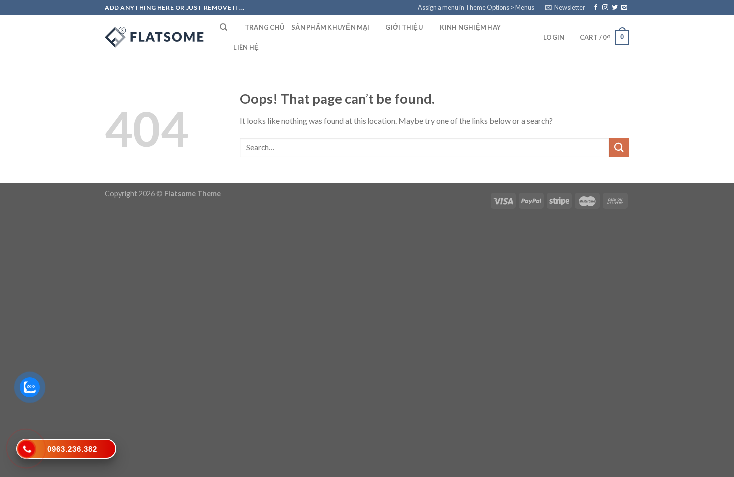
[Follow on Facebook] (596, 7)
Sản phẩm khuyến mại (330, 27)
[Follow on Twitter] (615, 7)
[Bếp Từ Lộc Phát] (155, 37)
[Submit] (619, 147)
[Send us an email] (624, 7)
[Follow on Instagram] (605, 7)
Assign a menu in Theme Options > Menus (476, 7)
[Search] (223, 27)
